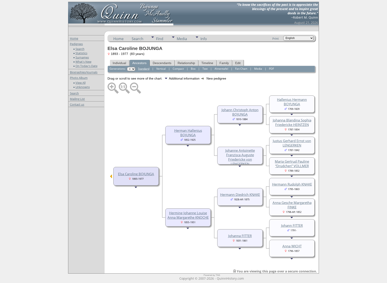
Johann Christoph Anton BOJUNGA (239, 112)
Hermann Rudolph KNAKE (292, 184)
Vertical (161, 69)
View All (80, 83)
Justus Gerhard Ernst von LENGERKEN (292, 142)
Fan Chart (241, 69)
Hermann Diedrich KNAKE (240, 194)
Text (205, 69)
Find (159, 38)
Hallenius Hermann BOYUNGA (292, 101)
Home (74, 38)
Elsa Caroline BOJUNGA (136, 174)
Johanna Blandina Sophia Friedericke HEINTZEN (292, 122)
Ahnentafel (221, 69)
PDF (271, 69)
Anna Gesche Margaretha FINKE (292, 204)
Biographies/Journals (83, 72)
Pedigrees (76, 44)
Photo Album (79, 78)
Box (193, 69)
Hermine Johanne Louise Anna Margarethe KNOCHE (188, 215)
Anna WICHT (292, 246)
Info (203, 38)
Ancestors (139, 63)
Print (275, 39)
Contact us (77, 104)
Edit (238, 63)
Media (182, 38)
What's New (83, 62)
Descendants (162, 63)
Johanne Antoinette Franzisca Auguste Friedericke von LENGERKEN (240, 157)
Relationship (186, 63)
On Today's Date (86, 66)
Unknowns (82, 87)
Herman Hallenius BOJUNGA (188, 132)
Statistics (81, 53)
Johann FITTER (292, 225)
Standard (143, 69)
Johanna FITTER (240, 235)
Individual (119, 63)
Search (79, 49)
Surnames (82, 57)
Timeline (207, 63)
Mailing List (77, 99)
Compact (178, 69)
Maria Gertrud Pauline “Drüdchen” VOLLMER (292, 163)
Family (224, 63)
